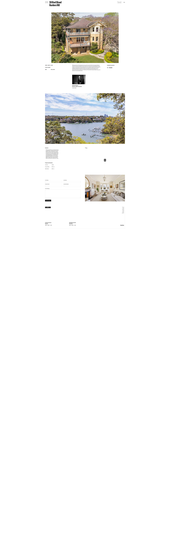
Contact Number (66, 184)
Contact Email (47, 184)
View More (122, 225)
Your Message (47, 188)
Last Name (65, 180)
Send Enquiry (48, 200)
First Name (46, 180)
